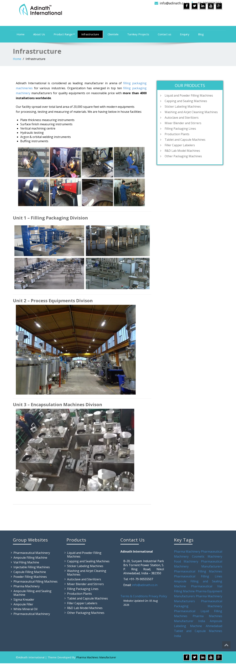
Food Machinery (186, 561)
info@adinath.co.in (174, 3)
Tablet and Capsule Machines (185, 139)
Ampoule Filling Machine (30, 558)
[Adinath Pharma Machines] (64, 9)
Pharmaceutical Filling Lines (198, 576)
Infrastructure (90, 34)
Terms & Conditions (134, 596)
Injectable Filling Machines (31, 567)
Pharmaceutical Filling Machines (35, 581)
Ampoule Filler (23, 604)
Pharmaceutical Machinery (31, 553)
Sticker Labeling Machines (183, 106)
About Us (39, 34)
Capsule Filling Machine (29, 572)
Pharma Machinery (26, 586)
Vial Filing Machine (26, 562)
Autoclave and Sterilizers (182, 117)
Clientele (113, 34)
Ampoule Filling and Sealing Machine (32, 593)
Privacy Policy (158, 596)
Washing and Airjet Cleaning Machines (191, 112)
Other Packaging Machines (183, 156)
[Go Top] (226, 645)
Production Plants (177, 134)
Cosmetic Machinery (207, 556)
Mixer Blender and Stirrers (183, 123)
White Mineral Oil (25, 609)
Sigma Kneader (23, 599)
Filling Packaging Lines (180, 128)
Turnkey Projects (138, 34)
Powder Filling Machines (30, 577)
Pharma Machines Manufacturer (96, 657)
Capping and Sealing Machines (186, 101)
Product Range (63, 34)
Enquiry (184, 34)
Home (21, 34)
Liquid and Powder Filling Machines (189, 95)
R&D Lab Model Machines (182, 150)
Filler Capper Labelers (180, 145)
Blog (201, 34)
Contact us (164, 34)
